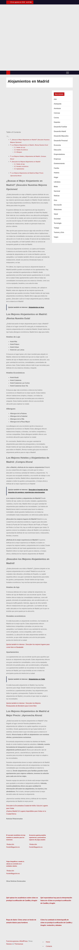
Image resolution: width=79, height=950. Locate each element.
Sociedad (57, 218)
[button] (71, 72)
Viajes (56, 237)
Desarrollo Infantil (60, 131)
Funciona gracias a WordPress (17, 941)
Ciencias (57, 113)
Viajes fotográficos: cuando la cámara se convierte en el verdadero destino (15, 864)
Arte (55, 99)
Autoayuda (57, 104)
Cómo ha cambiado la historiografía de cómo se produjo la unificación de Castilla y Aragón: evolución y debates (56, 922)
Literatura (57, 182)
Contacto (49, 946)
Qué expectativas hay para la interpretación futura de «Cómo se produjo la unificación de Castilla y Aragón (56, 900)
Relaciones (58, 209)
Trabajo (56, 228)
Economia (57, 145)
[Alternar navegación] (67, 72)
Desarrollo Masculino (61, 136)
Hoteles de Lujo (20, 147)
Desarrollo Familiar (60, 127)
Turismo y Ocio (59, 232)
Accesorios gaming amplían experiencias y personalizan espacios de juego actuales (37, 837)
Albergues (19, 152)
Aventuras (57, 108)
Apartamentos (20, 169)
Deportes (57, 122)
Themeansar (18, 944)
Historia (56, 173)
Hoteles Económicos (22, 149)
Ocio (55, 200)
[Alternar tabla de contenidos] (7, 137)
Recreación (58, 205)
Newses (9, 944)
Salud (56, 214)
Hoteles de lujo (20, 164)
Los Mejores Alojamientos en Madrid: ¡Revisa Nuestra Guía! (30, 145)
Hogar (56, 177)
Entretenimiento (59, 163)
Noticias (56, 195)
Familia (56, 168)
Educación (57, 150)
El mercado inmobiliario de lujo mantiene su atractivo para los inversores (15, 837)
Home (48, 942)
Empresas (57, 159)
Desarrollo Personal (61, 140)
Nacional (57, 191)
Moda (56, 186)
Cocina (56, 117)
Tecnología (57, 223)
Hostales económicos (22, 166)
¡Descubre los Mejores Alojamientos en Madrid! (26, 161)
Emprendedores (59, 154)
